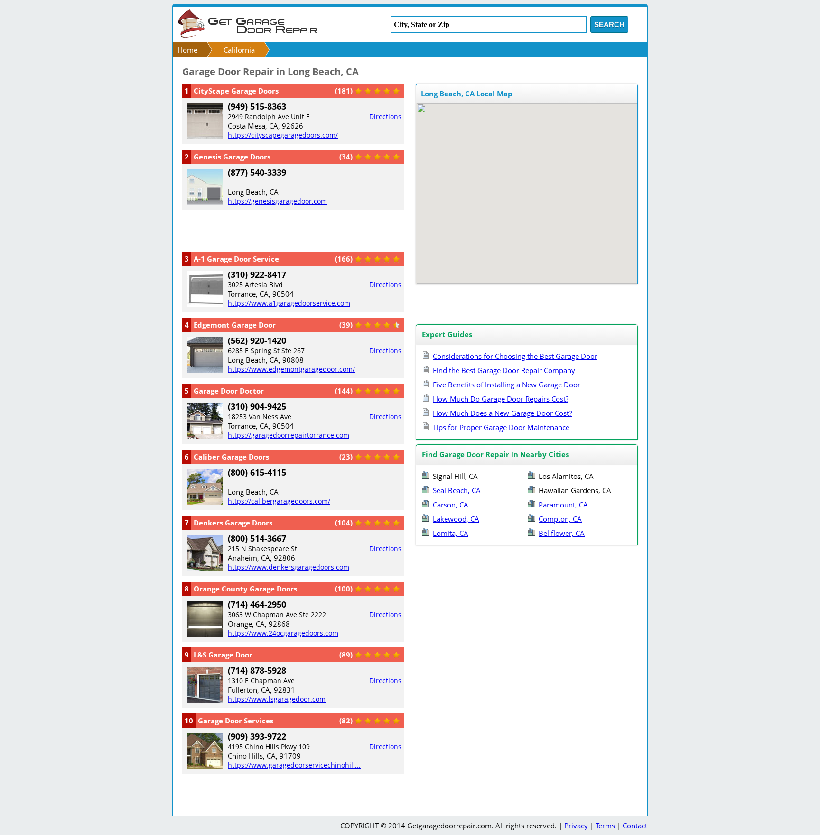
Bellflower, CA (562, 533)
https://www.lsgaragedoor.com (277, 699)
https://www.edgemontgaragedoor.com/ (291, 369)
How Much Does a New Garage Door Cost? (502, 413)
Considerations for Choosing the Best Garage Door (515, 356)
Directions (385, 116)
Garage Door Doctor (229, 390)
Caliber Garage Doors (231, 456)
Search (609, 24)
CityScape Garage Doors (236, 90)
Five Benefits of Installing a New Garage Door (506, 384)
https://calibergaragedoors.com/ (279, 501)
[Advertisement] (293, 230)
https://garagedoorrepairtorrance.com (288, 435)
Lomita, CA (450, 533)
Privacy (576, 825)
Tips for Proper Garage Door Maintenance (501, 427)
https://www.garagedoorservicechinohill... (294, 764)
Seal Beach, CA (457, 490)
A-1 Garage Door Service (236, 258)
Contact (635, 825)
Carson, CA (450, 504)
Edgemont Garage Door (235, 324)
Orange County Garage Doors (245, 588)
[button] (581, 166)
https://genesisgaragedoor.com (277, 201)
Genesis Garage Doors (232, 156)
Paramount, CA (563, 504)
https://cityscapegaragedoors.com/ (283, 135)
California (239, 50)
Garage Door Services (235, 720)
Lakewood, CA (456, 519)
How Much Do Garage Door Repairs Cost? (500, 398)
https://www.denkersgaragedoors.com (288, 567)
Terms (605, 825)
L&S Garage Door (223, 654)
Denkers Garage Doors (233, 522)
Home (187, 50)
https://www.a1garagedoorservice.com (289, 303)
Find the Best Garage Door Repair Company (504, 370)
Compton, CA (560, 519)
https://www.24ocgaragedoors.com (283, 633)
